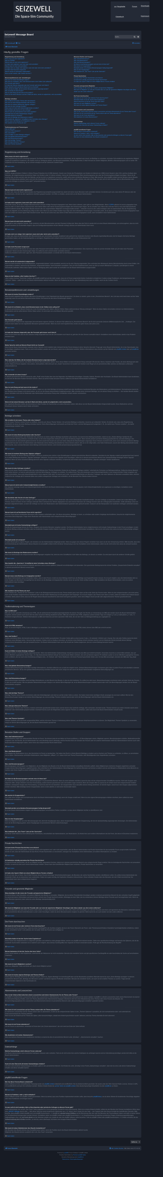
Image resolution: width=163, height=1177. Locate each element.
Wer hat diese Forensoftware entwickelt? (85, 131)
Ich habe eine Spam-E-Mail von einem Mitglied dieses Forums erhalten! (94, 81)
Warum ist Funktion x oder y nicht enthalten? (87, 133)
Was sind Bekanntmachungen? (14, 138)
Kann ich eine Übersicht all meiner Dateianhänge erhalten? (91, 125)
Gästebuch (120, 17)
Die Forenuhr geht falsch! (12, 83)
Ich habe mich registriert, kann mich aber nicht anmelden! (21, 64)
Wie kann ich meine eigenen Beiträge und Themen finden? (90, 105)
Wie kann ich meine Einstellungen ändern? (17, 79)
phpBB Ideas (97, 1096)
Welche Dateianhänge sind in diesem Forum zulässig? (89, 123)
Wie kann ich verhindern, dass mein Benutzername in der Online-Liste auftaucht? (28, 81)
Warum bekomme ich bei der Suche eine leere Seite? (89, 101)
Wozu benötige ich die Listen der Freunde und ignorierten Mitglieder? (93, 88)
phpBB (66, 1152)
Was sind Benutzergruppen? (82, 62)
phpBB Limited (121, 349)
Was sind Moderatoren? (81, 60)
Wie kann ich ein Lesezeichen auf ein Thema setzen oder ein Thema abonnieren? (97, 113)
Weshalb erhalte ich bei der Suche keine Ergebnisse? (89, 99)
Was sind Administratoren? (81, 58)
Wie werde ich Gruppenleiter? (82, 66)
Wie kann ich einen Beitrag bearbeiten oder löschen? (20, 102)
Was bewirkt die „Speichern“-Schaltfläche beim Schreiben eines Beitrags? (26, 119)
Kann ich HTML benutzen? (12, 131)
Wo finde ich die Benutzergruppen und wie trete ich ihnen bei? (91, 64)
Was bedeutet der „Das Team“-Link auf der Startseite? (89, 71)
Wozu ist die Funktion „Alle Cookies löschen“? (18, 73)
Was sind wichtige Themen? (13, 140)
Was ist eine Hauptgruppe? (81, 69)
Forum (134, 6)
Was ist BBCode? (10, 129)
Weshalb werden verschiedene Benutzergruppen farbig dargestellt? (93, 68)
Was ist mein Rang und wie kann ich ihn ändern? (19, 92)
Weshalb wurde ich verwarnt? (13, 115)
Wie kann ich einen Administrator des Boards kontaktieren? (91, 137)
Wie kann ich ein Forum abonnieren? (84, 115)
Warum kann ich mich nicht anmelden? (16, 66)
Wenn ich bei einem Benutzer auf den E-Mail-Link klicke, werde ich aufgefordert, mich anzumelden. (33, 94)
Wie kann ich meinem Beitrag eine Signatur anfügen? (20, 104)
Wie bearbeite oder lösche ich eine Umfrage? (18, 110)
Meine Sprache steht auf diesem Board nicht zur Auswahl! (21, 87)
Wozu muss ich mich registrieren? (15, 58)
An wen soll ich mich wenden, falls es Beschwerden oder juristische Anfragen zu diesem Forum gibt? (103, 135)
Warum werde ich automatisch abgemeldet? (17, 71)
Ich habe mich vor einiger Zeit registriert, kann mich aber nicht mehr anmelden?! (28, 68)
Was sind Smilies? (10, 132)
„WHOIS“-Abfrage (14, 1111)
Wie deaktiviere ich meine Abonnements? (85, 117)
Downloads (145, 6)
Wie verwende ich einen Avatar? (14, 90)
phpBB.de (135, 349)
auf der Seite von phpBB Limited (65, 1086)
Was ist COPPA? (10, 60)
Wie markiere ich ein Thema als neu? (15, 123)
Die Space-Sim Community (33, 17)
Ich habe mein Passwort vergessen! (15, 69)
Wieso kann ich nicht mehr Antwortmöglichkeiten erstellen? (22, 108)
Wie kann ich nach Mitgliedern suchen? (85, 103)
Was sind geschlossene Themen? (15, 142)
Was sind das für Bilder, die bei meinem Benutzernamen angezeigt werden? (26, 89)
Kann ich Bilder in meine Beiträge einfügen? (17, 134)
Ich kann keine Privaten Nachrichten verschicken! (88, 77)
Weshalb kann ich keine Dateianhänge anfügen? (19, 113)
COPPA (111, 204)
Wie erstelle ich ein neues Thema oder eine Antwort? (20, 100)
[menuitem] (18, 43)
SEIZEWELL (32, 9)
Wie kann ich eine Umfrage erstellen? (15, 106)
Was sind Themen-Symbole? (13, 144)
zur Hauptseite (119, 6)
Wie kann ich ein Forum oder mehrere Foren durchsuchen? (91, 98)
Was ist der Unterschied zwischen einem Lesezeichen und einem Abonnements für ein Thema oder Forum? (105, 111)
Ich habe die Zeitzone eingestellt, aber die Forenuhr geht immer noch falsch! (27, 85)
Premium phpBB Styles (79, 1154)
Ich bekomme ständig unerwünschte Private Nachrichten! (90, 79)
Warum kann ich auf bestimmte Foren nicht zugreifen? (20, 111)
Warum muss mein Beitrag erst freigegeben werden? (20, 121)
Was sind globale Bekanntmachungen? (16, 136)
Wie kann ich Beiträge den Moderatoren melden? (19, 117)
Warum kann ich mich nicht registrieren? (16, 62)
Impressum (145, 16)
